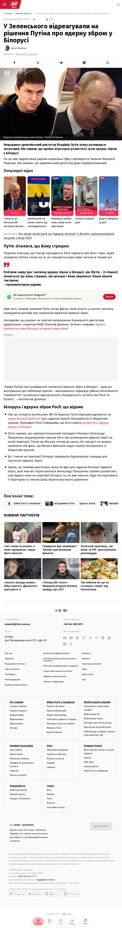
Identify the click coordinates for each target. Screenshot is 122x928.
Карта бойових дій (56, 710)
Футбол (51, 794)
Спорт (50, 785)
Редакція (9, 659)
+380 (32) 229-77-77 (27, 876)
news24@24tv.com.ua (17, 624)
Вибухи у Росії (54, 728)
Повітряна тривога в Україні (61, 719)
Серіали (51, 767)
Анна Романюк (18, 48)
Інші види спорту (56, 807)
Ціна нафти (16, 750)
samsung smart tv (71, 893)
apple (35, 893)
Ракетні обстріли (55, 706)
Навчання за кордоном (96, 770)
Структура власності (92, 664)
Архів (84, 669)
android (17, 893)
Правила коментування (54, 676)
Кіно (49, 745)
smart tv (52, 893)
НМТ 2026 (89, 762)
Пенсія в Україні (18, 775)
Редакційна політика (15, 664)
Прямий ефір (17, 715)
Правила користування (16, 685)
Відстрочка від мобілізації (97, 727)
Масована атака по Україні (61, 723)
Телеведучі (10, 674)
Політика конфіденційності (56, 653)
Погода (13, 728)
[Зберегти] (107, 62)
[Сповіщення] (118, 4)
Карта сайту (87, 674)
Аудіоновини (16, 723)
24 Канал (8, 14)
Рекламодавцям (12, 680)
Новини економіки (21, 745)
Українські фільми (56, 754)
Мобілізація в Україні (97, 702)
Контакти (86, 653)
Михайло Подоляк (26, 54)
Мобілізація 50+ (92, 714)
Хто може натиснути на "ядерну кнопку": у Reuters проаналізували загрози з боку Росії (59, 236)
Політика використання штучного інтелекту (59, 660)
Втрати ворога (54, 732)
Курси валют (16, 754)
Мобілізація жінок (93, 718)
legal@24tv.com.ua (46, 880)
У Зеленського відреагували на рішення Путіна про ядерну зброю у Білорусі (72, 14)
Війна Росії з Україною (61, 702)
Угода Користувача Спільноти (57, 671)
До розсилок (101, 826)
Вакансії (86, 659)
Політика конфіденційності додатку (60, 666)
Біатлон (51, 802)
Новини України (23, 14)
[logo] (14, 4)
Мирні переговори (56, 715)
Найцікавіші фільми (57, 750)
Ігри (84, 680)
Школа (87, 757)
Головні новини (18, 706)
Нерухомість (17, 785)
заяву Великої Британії (24, 419)
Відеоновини (17, 719)
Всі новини (16, 702)
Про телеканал (12, 669)
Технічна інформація (53, 682)
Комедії (51, 763)
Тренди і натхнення (20, 798)
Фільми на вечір (55, 758)
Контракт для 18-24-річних (98, 722)
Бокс (49, 790)
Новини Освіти (93, 745)
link (64, 637)
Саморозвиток (91, 766)
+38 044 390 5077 (73, 624)
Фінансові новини (19, 758)
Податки (14, 770)
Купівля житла (17, 794)
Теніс (49, 798)
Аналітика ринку (18, 790)
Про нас (9, 653)
